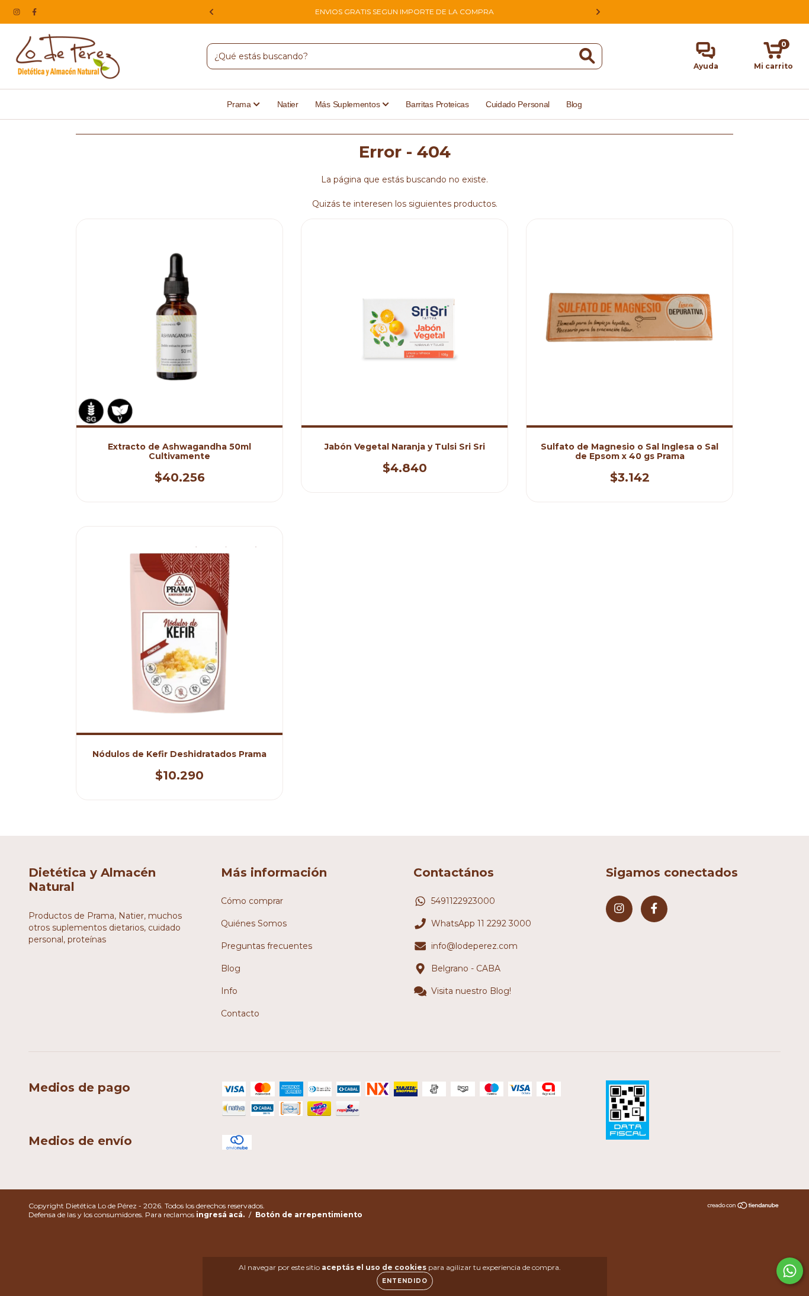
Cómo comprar (252, 901)
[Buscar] (587, 56)
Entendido (405, 1281)
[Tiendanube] (744, 1206)
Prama (240, 104)
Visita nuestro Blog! (471, 991)
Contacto (240, 1013)
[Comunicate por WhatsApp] (789, 1270)
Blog (574, 104)
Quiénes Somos (254, 923)
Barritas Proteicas (437, 104)
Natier (287, 104)
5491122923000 (463, 901)
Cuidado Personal (518, 104)
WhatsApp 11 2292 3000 (481, 923)
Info (229, 991)
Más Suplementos (348, 104)
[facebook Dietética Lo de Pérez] (34, 12)
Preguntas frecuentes (266, 946)
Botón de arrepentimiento (308, 1214)
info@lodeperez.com (474, 946)
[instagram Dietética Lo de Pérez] (18, 12)
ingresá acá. (220, 1214)
